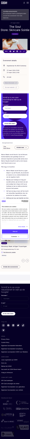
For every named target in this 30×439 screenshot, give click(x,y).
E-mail (5, 112)
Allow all (15, 231)
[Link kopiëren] (24, 51)
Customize (14, 236)
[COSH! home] (4, 3)
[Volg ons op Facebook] (8, 325)
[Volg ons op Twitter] (18, 325)
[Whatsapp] (20, 51)
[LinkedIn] (17, 51)
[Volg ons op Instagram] (3, 325)
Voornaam (6, 105)
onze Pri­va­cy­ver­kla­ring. (17, 135)
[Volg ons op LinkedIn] (13, 325)
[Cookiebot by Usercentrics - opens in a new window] (21, 201)
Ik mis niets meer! (10, 123)
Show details (21, 226)
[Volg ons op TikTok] (23, 325)
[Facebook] (10, 51)
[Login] (24, 2)
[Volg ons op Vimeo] (3, 330)
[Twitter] (13, 51)
